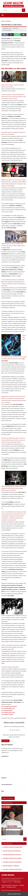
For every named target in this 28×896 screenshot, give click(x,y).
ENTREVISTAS (5, 741)
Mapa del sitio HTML (11, 887)
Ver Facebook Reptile (6, 710)
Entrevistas (8, 21)
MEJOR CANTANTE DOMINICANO (12, 850)
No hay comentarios (7, 30)
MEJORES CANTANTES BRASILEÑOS (12, 869)
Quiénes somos (17, 881)
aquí (24, 718)
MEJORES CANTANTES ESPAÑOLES (12, 862)
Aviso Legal (15, 885)
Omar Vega (15, 28)
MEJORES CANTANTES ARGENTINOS (12, 847)
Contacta (4, 881)
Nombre (4, 777)
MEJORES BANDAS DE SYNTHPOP (12, 854)
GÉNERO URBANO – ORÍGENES (11, 865)
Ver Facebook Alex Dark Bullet (9, 706)
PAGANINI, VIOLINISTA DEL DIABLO (12, 858)
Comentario (5, 756)
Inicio (2, 21)
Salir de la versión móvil (14, 894)
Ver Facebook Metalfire (7, 714)
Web (2, 791)
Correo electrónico (7, 784)
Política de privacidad (6, 885)
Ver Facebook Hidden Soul (8, 708)
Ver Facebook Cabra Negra (8, 712)
